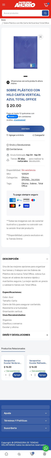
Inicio (3, 20)
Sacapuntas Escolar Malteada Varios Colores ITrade (37, 362)
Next (46, 376)
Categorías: (12, 177)
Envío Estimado (18, 155)
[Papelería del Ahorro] (24, 5)
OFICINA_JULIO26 (31, 180)
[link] (6, 454)
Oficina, (25, 177)
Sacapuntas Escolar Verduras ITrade (12, 362)
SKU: (9, 174)
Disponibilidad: (14, 170)
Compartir (39, 135)
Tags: (9, 183)
